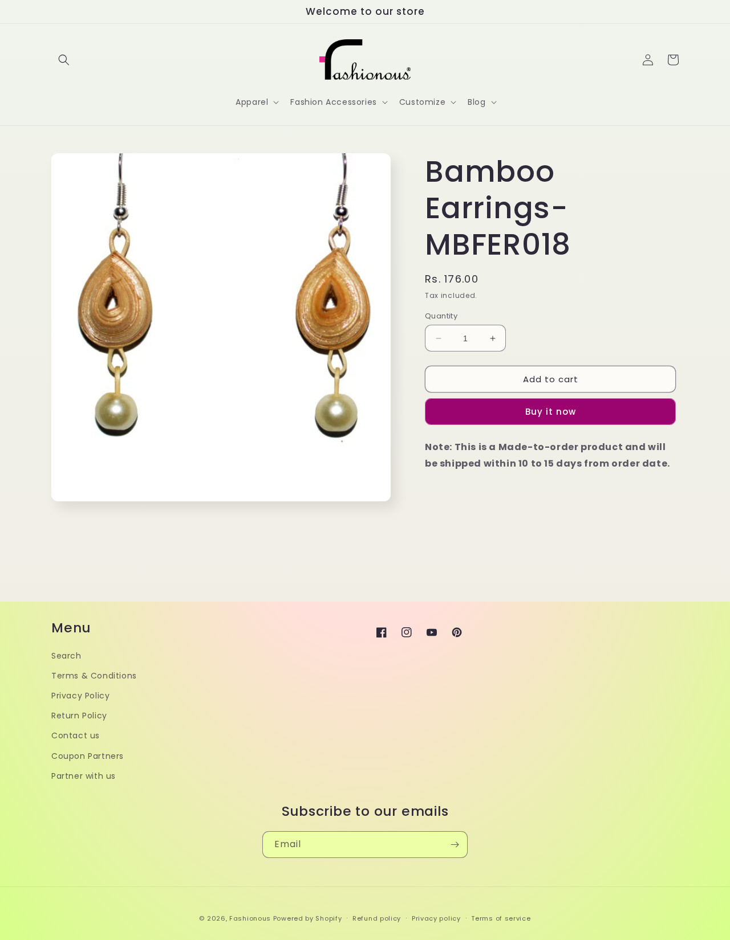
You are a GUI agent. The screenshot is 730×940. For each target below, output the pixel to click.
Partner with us (83, 776)
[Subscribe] (454, 844)
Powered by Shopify (307, 918)
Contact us (75, 735)
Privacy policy (436, 918)
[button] (63, 59)
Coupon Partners (87, 756)
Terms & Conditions (94, 675)
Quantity (441, 315)
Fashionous (250, 918)
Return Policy (79, 715)
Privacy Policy (80, 695)
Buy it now (550, 412)
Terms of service (500, 918)
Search (66, 655)
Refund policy (376, 918)
